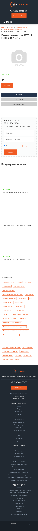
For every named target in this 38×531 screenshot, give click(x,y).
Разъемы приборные (9, 298)
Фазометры (27, 355)
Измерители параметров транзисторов (15, 339)
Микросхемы (7, 286)
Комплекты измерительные (11, 347)
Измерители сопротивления (11, 343)
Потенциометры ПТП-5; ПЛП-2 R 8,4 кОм (17, 226)
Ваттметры (6, 314)
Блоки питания (19, 310)
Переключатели (19, 286)
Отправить (10, 152)
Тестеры (18, 355)
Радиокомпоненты (8, 282)
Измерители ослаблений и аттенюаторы (15, 331)
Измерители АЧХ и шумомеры (12, 323)
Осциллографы (7, 355)
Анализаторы (7, 310)
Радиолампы (29, 294)
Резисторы (22, 298)
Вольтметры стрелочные (20, 314)
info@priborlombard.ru (20, 394)
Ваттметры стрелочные (19, 461)
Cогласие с (19, 146)
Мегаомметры (27, 347)
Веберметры (24, 351)
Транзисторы (7, 302)
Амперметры (20, 306)
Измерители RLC (25, 318)
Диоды (20, 282)
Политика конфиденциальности (15, 525)
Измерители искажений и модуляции (14, 327)
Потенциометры (19, 425)
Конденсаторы (18, 302)
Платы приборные (8, 290)
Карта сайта (28, 525)
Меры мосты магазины (10, 351)
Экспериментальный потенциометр (15, 192)
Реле (30, 298)
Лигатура (28, 282)
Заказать (7, 86)
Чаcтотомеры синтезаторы (11, 359)
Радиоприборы (7, 306)
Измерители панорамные (11, 335)
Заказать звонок (19, 388)
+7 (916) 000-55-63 (19, 11)
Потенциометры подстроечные (12, 294)
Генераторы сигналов (9, 318)
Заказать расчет (19, 15)
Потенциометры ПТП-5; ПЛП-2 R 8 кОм (16, 259)
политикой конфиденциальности (23, 146)
